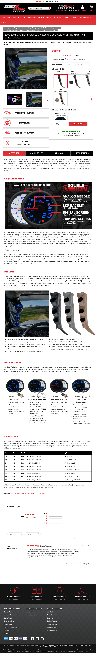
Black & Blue (60, 113)
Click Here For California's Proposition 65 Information (28, 493)
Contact (4, 22)
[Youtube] (37, 638)
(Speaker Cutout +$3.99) (60, 91)
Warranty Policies (9, 615)
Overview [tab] (14, 153)
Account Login (51, 615)
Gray (89, 71)
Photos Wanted (52, 624)
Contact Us (7, 612)
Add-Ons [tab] (59, 153)
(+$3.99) (89, 73)
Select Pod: (58, 69)
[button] (55, 514)
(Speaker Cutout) (74, 73)
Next (48, 100)
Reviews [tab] (10, 507)
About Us (7, 630)
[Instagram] (42, 638)
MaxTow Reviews (52, 630)
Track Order (50, 618)
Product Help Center (32, 612)
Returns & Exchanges (10, 627)
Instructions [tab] (82, 153)
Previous (4, 100)
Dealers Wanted (52, 621)
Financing (7, 633)
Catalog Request (52, 627)
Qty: (57, 123)
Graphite (60, 71)
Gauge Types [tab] (36, 153)
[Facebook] (32, 638)
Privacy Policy (8, 624)
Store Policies (8, 618)
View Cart (50, 612)
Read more (42, 558)
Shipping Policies (9, 621)
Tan (60, 89)
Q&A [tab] (18, 507)
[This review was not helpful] (86, 564)
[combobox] (15, 534)
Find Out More (13, 600)
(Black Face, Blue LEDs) (61, 115)
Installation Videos (31, 615)
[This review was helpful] (83, 564)
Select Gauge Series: (64, 109)
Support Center (85, 17)
